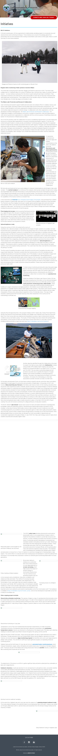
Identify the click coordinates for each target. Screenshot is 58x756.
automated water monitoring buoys (42, 644)
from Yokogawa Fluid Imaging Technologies (26, 199)
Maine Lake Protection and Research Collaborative (36, 111)
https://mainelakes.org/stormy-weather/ (37, 321)
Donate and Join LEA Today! (43, 17)
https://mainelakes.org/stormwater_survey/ (19, 590)
